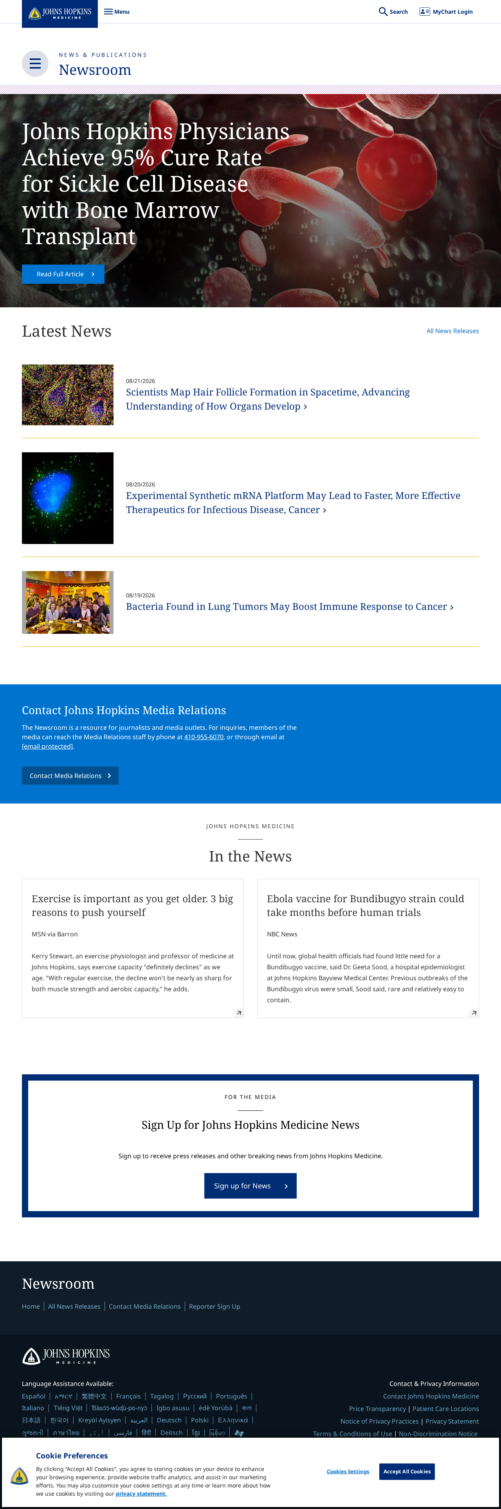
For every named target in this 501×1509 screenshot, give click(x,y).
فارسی (123, 1432)
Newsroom (95, 69)
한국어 (59, 1420)
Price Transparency (377, 1408)
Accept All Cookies (407, 1471)
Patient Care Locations (446, 1408)
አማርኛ (63, 1396)
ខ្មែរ (196, 1432)
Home (31, 1306)
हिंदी (146, 1432)
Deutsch (169, 1420)
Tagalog (162, 1396)
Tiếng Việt (68, 1407)
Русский (195, 1395)
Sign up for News (242, 1185)
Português (231, 1396)
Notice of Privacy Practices (380, 1421)
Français (128, 1396)
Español (33, 1396)
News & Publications (103, 54)
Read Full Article (60, 274)
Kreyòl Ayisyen (99, 1420)
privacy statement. (141, 1493)
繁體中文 (94, 1396)
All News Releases (453, 330)
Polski (200, 1420)
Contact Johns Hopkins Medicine (431, 1396)
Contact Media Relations (66, 775)
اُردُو (97, 1432)
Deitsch (171, 1432)
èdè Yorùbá (215, 1408)
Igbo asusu (173, 1408)
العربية (139, 1420)
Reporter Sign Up (214, 1306)
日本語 (31, 1420)
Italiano (33, 1408)
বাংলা (247, 1408)
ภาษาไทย (66, 1432)
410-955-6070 (203, 737)
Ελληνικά (233, 1419)
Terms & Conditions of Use (352, 1433)
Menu (117, 15)
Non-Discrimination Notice (438, 1433)
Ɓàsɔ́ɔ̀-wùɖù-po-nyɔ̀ (119, 1407)
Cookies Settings (348, 1471)
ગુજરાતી (32, 1432)
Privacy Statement (452, 1421)
